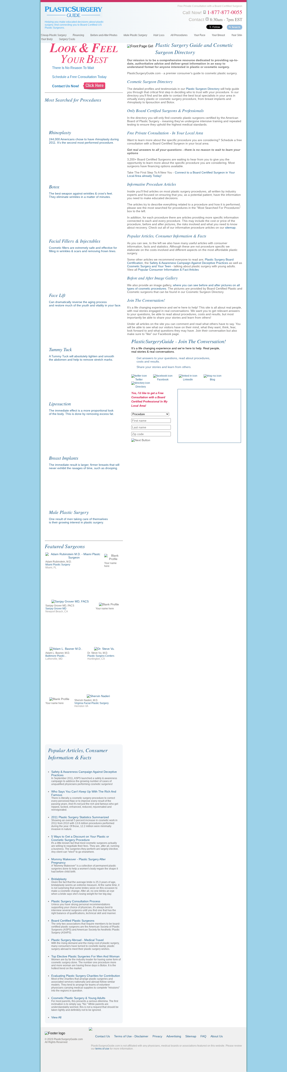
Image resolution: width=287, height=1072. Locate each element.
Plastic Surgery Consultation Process (75, 901)
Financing (78, 34)
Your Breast (218, 34)
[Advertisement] (209, 415)
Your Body (46, 38)
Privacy (157, 1036)
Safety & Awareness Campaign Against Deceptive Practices (189, 263)
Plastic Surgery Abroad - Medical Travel (77, 940)
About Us (217, 1036)
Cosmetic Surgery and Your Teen (149, 266)
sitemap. (230, 227)
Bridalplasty (59, 879)
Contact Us (102, 1036)
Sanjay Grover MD (55, 608)
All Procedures (178, 34)
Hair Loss (158, 34)
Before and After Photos (103, 34)
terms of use (102, 1048)
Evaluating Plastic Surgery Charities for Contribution (85, 975)
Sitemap (190, 1036)
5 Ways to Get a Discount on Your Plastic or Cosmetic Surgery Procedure (80, 838)
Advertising (173, 1036)
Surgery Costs (67, 38)
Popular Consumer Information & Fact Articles (168, 269)
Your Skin (236, 34)
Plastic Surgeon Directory (203, 88)
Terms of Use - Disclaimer (131, 1036)
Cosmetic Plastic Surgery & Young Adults (78, 998)
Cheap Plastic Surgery (53, 34)
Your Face (199, 34)
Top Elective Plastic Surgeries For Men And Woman (85, 956)
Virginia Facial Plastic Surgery (91, 703)
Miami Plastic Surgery (57, 564)
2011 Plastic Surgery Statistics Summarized (80, 817)
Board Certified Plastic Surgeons (72, 920)
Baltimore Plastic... (55, 655)
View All (56, 1017)
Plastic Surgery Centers (100, 655)
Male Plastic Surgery (135, 34)
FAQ (203, 1036)
